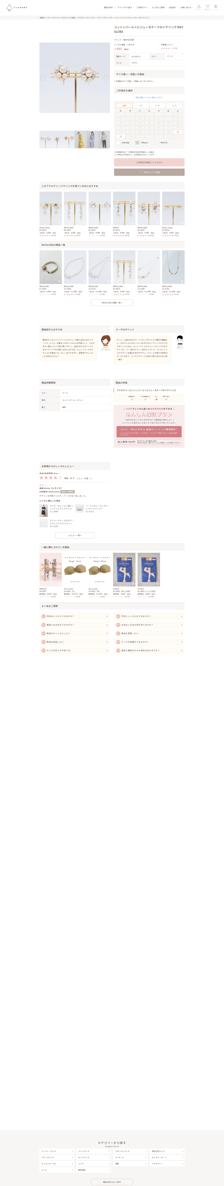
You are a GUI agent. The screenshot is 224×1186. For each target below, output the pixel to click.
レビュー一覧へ (75, 535)
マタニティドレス (122, 1151)
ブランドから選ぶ (124, 7)
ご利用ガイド (141, 7)
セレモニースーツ (159, 1157)
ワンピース (119, 1157)
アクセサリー (157, 1163)
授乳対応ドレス (158, 1151)
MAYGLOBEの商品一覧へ (112, 302)
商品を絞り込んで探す (112, 1182)
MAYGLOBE (128, 39)
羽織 (117, 1163)
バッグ (81, 1163)
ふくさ (44, 1170)
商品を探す (108, 7)
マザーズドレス (47, 1157)
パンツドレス (83, 1151)
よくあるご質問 (158, 7)
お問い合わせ (185, 7)
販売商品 (82, 1170)
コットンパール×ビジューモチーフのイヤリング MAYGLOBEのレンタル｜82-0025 (16, 7)
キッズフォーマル (48, 1163)
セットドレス (83, 1157)
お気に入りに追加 (152, 172)
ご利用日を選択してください (149, 162)
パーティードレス (48, 1151)
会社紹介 (172, 7)
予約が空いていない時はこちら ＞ (149, 97)
